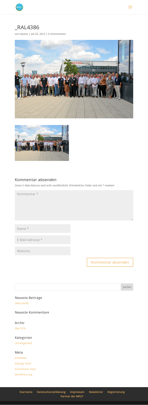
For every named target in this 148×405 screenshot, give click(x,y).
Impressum (77, 392)
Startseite (25, 392)
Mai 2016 (20, 328)
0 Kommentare (57, 34)
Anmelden (21, 358)
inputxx (24, 34)
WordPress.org (23, 374)
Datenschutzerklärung (51, 392)
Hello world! (22, 303)
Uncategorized (23, 343)
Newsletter (96, 392)
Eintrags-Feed (23, 363)
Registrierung (116, 392)
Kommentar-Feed (25, 369)
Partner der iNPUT (72, 396)
